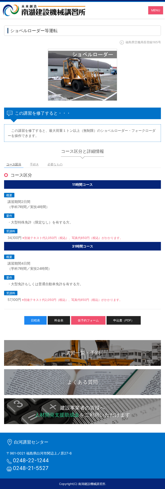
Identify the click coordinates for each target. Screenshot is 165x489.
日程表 (35, 320)
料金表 (58, 320)
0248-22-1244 (31, 460)
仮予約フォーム (88, 320)
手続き (34, 164)
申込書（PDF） (123, 320)
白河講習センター (31, 442)
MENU (155, 10)
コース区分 (13, 164)
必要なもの (55, 164)
